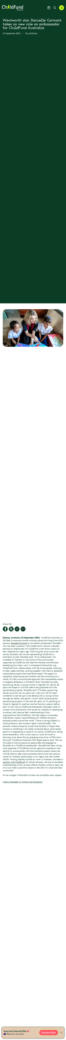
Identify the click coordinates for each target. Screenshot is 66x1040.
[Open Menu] (61, 7)
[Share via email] (23, 629)
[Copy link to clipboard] (17, 629)
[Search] (54, 7)
